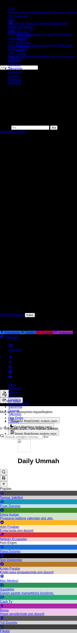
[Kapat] (3, 484)
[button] (3, 478)
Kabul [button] (29, 315)
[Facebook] (10, 358)
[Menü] (4, 393)
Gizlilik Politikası (12, 315)
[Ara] (3, 472)
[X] (10, 363)
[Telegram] (10, 373)
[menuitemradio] (34, 420)
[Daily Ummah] (24, 451)
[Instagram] (10, 368)
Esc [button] (46, 436)
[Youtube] (10, 378)
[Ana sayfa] (10, 23)
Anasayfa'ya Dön (12, 131)
